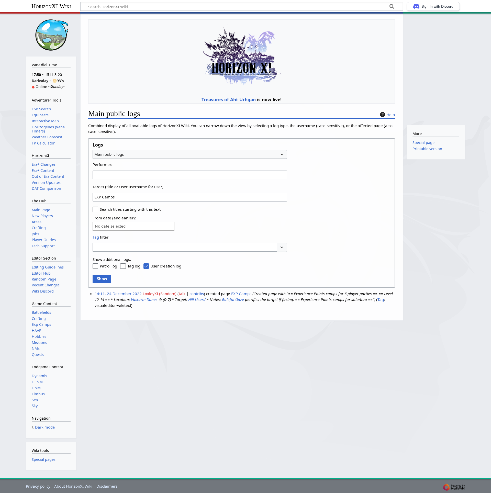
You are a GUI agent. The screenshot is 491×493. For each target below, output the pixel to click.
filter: (101, 237)
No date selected (110, 226)
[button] (282, 247)
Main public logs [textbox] (109, 154)
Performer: (102, 164)
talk (182, 293)
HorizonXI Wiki (51, 6)
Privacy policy (38, 486)
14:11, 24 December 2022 (118, 293)
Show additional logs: (112, 259)
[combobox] (190, 154)
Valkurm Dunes (144, 299)
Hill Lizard (197, 299)
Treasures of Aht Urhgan (229, 99)
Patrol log (108, 265)
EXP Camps (241, 293)
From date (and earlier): (114, 217)
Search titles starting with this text (130, 209)
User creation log (165, 265)
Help (390, 114)
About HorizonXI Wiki (73, 486)
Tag (96, 237)
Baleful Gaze (233, 299)
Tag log (133, 265)
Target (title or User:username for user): (128, 186)
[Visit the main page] (51, 34)
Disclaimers (106, 486)
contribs (196, 293)
